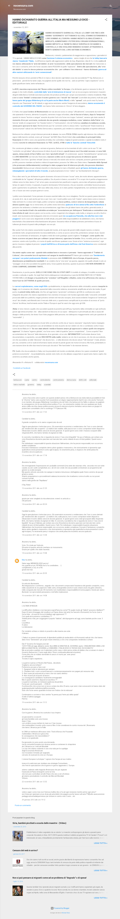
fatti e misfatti (19, 385)
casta (27, 380)
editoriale (92, 380)
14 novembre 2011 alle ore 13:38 (34, 535)
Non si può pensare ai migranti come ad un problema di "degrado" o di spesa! (49, 878)
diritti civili (82, 380)
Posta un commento (23, 805)
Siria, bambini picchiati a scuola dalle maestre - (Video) (39, 823)
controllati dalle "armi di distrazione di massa (52, 92)
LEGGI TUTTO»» (100, 843)
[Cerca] (110, 6)
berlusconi (18, 380)
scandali (47, 385)
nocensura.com (23, 5)
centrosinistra (58, 380)
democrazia (71, 380)
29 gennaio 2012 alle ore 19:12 (33, 800)
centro (34, 380)
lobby (39, 385)
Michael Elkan (66, 913)
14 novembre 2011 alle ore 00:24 (34, 504)
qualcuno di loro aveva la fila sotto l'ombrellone (85, 205)
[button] (106, 20)
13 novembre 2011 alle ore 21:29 (34, 488)
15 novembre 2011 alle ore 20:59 (34, 573)
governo (31, 385)
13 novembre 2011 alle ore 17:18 (34, 455)
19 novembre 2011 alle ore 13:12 (34, 702)
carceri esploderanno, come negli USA (31, 286)
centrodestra (45, 380)
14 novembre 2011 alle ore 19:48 (34, 553)
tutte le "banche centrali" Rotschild (80, 143)
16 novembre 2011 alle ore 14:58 (34, 595)
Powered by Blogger (61, 908)
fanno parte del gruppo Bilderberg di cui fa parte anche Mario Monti (41, 100)
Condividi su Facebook (21, 368)
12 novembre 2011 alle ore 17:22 (34, 412)
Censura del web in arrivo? (25, 850)
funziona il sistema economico (59, 58)
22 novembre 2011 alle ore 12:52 (34, 782)
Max (23, 560)
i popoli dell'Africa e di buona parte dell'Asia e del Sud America (66, 244)
